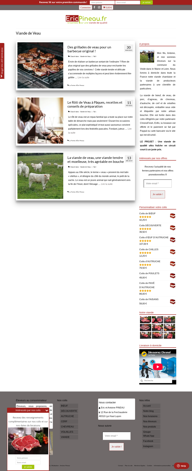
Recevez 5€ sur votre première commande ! (63, 2)
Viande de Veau (85, 56)
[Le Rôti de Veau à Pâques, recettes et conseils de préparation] (40, 120)
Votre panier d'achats (109, 7)
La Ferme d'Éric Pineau (76, 85)
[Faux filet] (145, 327)
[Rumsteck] (145, 335)
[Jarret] (157, 319)
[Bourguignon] (157, 335)
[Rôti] (169, 335)
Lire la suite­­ (83, 77)
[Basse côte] (145, 319)
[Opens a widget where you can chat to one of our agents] (181, 466)
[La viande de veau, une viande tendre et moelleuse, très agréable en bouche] (40, 176)
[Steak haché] (157, 327)
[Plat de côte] (169, 327)
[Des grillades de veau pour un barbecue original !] (40, 65)
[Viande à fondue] (169, 319)
